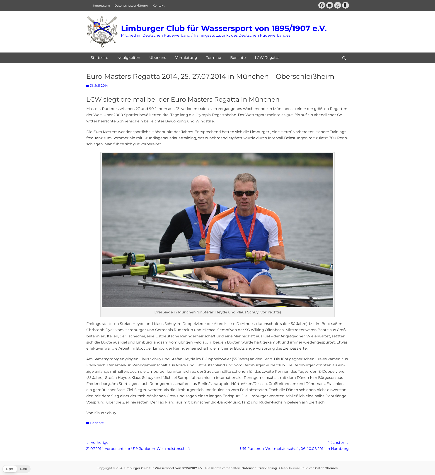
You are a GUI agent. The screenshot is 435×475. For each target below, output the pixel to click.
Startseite (99, 57)
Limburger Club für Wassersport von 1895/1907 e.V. (224, 28)
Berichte (238, 57)
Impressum (101, 5)
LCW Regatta (267, 57)
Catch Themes (326, 468)
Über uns (157, 57)
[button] (16, 469)
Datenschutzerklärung (131, 5)
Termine (213, 57)
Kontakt (158, 5)
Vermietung (186, 57)
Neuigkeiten (128, 57)
